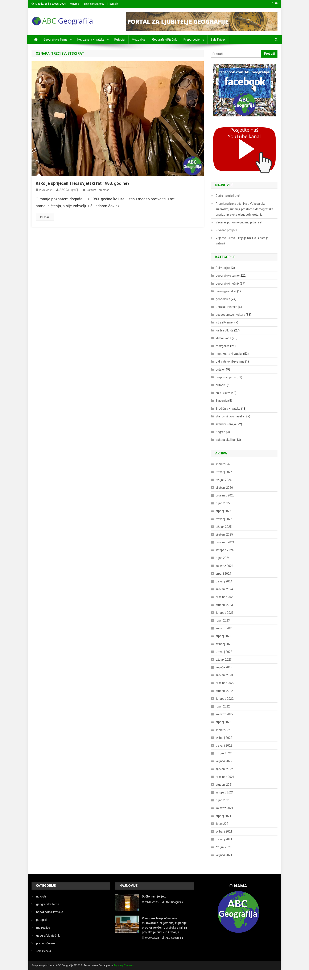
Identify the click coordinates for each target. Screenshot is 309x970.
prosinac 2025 (225, 495)
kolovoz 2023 (224, 628)
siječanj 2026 (224, 487)
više (47, 217)
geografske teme (55, 39)
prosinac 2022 (225, 683)
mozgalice (138, 39)
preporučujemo (194, 39)
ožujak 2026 (224, 480)
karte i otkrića (225, 330)
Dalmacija (222, 267)
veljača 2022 (224, 761)
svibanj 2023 (224, 644)
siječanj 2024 (224, 589)
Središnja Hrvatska (228, 408)
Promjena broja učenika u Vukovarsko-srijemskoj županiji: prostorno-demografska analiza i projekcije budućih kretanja (244, 209)
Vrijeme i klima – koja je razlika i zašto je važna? (242, 240)
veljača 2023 (224, 667)
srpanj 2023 (223, 636)
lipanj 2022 (223, 730)
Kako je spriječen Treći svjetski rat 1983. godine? (82, 183)
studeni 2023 (224, 605)
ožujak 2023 (224, 659)
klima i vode (223, 338)
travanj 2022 (224, 745)
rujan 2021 (223, 800)
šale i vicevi (218, 39)
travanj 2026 (224, 472)
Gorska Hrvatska (226, 307)
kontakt (114, 3)
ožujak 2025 (224, 526)
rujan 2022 (223, 706)
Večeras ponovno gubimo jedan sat (239, 222)
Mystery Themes (124, 965)
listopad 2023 (225, 612)
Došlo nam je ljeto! (228, 195)
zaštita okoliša (225, 439)
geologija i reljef (226, 291)
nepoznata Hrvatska (90, 39)
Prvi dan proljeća (227, 230)
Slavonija (222, 400)
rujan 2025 (223, 503)
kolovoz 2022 (224, 714)
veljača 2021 (224, 855)
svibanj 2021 (224, 831)
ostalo (220, 369)
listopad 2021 (225, 792)
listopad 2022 (225, 698)
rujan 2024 (223, 558)
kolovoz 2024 (224, 565)
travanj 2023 (224, 651)
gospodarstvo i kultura (230, 314)
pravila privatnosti (94, 3)
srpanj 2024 (223, 573)
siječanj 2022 (224, 769)
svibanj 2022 (224, 737)
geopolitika (223, 299)
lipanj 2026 (223, 464)
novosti (41, 896)
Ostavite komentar (97, 189)
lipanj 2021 (223, 823)
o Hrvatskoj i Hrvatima (230, 361)
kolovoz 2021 (224, 808)
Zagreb (220, 432)
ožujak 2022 (224, 753)
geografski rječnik (164, 39)
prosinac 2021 (225, 777)
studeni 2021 (224, 784)
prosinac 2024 (225, 542)
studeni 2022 (224, 691)
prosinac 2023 (225, 597)
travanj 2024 (224, 581)
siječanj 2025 (224, 534)
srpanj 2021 (223, 816)
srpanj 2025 (223, 511)
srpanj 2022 (223, 722)
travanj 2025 (224, 519)
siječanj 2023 (224, 675)
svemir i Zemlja (226, 424)
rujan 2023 (223, 620)
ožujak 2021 (224, 847)
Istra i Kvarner (225, 322)
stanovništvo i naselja (230, 416)
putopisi (119, 39)
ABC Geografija (69, 189)
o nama (74, 3)
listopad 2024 (225, 550)
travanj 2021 (224, 839)
